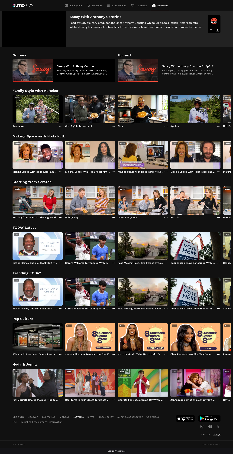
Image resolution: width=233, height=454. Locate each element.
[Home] (23, 5)
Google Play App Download (209, 419)
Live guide (76, 5)
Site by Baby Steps (211, 444)
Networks (162, 5)
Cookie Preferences (116, 451)
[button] (64, 70)
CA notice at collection (130, 416)
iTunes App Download (185, 419)
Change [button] (216, 434)
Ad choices (152, 416)
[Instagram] (202, 426)
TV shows (141, 5)
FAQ (15, 421)
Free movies (119, 5)
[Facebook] (210, 426)
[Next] (220, 108)
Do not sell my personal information (41, 421)
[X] (218, 426)
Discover (97, 5)
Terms (90, 416)
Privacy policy (105, 416)
